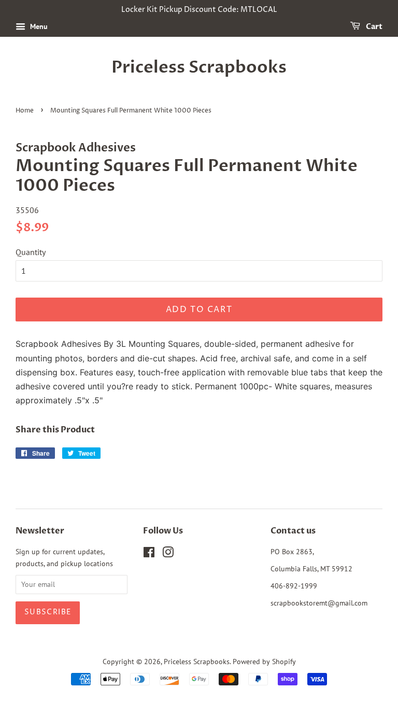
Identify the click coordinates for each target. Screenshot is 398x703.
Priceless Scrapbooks (199, 67)
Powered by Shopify (264, 661)
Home (25, 110)
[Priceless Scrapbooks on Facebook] (149, 554)
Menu (38, 26)
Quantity (31, 252)
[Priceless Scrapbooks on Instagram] (168, 554)
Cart (373, 27)
